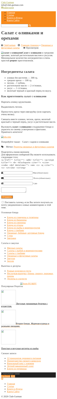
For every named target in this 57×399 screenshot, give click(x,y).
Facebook (5, 376)
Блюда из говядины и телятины (22, 217)
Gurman (7, 2)
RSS (13, 376)
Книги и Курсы (15, 17)
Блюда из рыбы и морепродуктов (23, 228)
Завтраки (11, 238)
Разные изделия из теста (19, 271)
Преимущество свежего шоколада (24, 361)
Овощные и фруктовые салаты (22, 256)
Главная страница (30, 45)
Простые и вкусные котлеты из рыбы (19, 348)
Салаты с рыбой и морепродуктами (24, 250)
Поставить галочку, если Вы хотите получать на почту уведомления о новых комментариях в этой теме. (27, 205)
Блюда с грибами (15, 230)
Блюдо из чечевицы (17, 368)
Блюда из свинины (16, 222)
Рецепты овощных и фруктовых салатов (34, 147)
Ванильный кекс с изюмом (20, 363)
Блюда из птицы (15, 225)
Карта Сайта (13, 20)
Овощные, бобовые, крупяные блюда (25, 233)
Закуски (11, 258)
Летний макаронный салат (20, 366)
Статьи (10, 15)
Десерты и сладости (17, 278)
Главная (11, 12)
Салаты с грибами (16, 253)
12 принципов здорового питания (24, 358)
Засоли (10, 261)
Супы (10, 235)
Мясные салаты (15, 248)
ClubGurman (9, 45)
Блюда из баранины (17, 220)
